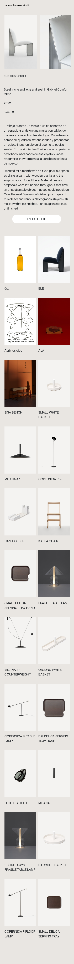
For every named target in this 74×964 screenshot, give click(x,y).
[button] (22, 39)
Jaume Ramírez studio (17, 5)
